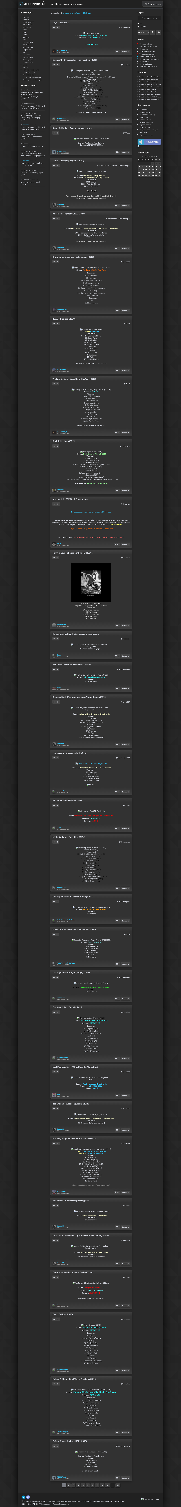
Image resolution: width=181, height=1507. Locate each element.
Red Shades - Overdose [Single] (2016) (70, 1104)
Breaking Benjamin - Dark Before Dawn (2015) (74, 1138)
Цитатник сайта (145, 127)
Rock (128, 384)
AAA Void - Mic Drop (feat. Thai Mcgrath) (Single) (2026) (33, 155)
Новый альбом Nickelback (149, 99)
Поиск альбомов (146, 64)
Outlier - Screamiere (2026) (32, 146)
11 (139, 169)
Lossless (126, 65)
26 (143, 176)
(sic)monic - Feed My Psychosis (67, 800)
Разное (25, 67)
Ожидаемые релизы (147, 56)
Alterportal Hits (28, 47)
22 (153, 173)
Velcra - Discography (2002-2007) (68, 214)
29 (153, 176)
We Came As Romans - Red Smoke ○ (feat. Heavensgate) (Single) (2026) (32, 95)
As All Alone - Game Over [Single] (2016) (71, 1201)
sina (58, 1094)
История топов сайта (31, 70)
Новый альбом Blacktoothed (150, 94)
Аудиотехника (145, 112)
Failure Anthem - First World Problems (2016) (74, 1379)
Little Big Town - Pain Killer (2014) (68, 837)
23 (156, 173)
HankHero (26, 90)
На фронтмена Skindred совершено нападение (75, 634)
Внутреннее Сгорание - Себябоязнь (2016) (73, 257)
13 (146, 169)
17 (160, 169)
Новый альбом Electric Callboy (150, 87)
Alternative (104, 166)
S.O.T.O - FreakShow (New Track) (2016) (71, 664)
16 (156, 169)
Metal (25, 35)
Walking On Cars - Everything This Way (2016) (74, 379)
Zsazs (25, 104)
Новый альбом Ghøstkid (148, 89)
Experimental (28, 42)
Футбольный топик (147, 122)
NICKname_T (62, 50)
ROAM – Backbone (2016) (64, 319)
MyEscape (61, 998)
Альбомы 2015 (124, 758)
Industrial (126, 446)
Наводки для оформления (149, 59)
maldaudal (61, 119)
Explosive (60, 490)
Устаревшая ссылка (147, 54)
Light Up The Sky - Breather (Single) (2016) (72, 897)
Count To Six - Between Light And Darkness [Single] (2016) (80, 1235)
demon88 (60, 204)
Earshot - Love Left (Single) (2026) (32, 174)
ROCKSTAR (61, 151)
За (141, 23)
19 (118, 1485)
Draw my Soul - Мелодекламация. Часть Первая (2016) (79, 697)
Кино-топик (144, 117)
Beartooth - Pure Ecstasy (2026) (31, 138)
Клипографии (28, 60)
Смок (59, 655)
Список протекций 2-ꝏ (148, 66)
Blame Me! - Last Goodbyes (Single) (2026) (32, 164)
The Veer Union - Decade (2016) (67, 1007)
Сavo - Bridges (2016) (62, 1314)
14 (149, 169)
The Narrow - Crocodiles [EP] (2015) (69, 753)
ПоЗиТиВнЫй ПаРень (66, 920)
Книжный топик (145, 120)
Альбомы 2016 (124, 1446)
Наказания (144, 49)
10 (107, 1485)
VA (24, 52)
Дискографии (124, 166)
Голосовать (143, 32)
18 (139, 173)
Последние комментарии (32, 80)
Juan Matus (62, 309)
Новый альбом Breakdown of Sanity (152, 79)
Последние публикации (32, 77)
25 (139, 176)
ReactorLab (27, 180)
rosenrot (60, 791)
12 (143, 169)
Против (143, 26)
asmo (59, 688)
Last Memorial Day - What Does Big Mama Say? (75, 1067)
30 (156, 176)
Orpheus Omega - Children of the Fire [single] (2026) (33, 107)
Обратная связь (29, 72)
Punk (128, 324)
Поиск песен (144, 61)
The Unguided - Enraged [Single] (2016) (71, 972)
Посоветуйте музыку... (148, 115)
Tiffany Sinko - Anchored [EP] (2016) (69, 1441)
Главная (126, 504)
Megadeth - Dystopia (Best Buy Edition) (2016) (74, 60)
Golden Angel (62, 1057)
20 (146, 173)
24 (160, 173)
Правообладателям (61, 1504)
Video (127, 133)
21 (149, 173)
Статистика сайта (29, 75)
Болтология (144, 110)
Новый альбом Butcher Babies (150, 77)
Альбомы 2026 (28, 22)
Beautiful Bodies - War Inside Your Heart (72, 128)
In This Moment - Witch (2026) (30, 183)
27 (146, 176)
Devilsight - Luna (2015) (63, 441)
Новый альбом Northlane (148, 82)
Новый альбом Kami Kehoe (149, 92)
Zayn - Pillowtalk (60, 23)
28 (149, 176)
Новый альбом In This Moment (150, 97)
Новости (126, 639)
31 (160, 176)
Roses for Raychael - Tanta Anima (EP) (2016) (74, 929)
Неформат (125, 28)
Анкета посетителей (147, 51)
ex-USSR (126, 262)
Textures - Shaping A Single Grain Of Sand (72, 1272)
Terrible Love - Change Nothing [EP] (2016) (72, 553)
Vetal (59, 543)
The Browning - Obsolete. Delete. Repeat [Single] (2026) (31, 117)
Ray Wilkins (61, 624)
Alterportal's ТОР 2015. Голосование (70, 499)
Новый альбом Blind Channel (150, 84)
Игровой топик (145, 125)
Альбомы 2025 (28, 25)
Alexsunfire (61, 369)
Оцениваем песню (147, 135)
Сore (128, 934)
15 (153, 169)
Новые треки (124, 669)
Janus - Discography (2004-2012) (68, 161)
